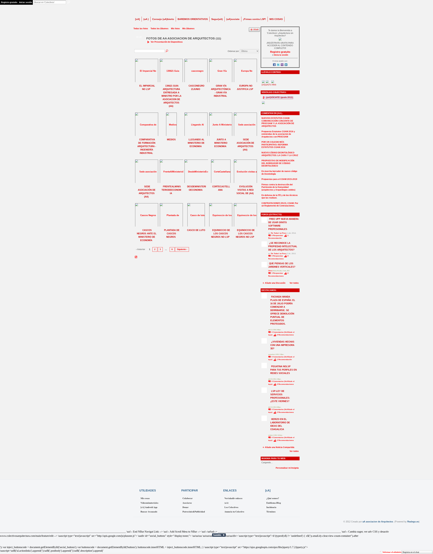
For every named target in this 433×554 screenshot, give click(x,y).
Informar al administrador (394, 552)
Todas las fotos (140, 28)
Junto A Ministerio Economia (220, 143)
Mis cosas (145, 498)
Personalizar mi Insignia (287, 468)
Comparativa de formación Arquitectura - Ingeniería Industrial (146, 146)
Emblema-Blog (273, 502)
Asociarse (187, 502)
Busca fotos (167, 51)
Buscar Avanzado (149, 511)
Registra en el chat (411, 552)
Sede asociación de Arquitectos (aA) (245, 144)
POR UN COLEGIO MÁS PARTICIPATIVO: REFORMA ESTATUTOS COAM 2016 (274, 144)
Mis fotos (175, 28)
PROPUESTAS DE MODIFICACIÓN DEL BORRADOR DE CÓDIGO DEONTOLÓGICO (277, 163)
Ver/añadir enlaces (233, 498)
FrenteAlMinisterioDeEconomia (171, 190)
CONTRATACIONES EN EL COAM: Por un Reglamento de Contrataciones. (279, 204)
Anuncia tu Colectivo (234, 511)
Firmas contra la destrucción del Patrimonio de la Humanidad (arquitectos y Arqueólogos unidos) (278, 187)
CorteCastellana (221, 188)
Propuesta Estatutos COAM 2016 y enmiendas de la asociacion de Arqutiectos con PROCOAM (278, 134)
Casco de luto (196, 230)
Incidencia (271, 507)
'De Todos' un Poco (278, 233)
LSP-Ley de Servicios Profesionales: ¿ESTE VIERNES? (280, 396)
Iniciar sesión (25, 2)
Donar (186, 507)
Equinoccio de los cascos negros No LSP (220, 233)
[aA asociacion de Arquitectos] (138, 46)
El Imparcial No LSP (147, 87)
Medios (171, 139)
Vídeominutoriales (149, 502)
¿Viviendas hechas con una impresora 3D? (282, 345)
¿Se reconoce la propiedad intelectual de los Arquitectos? (282, 246)
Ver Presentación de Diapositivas (167, 42)
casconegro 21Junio (196, 87)
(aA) (226, 502)
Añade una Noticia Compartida (279, 447)
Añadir (256, 29)
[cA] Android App (149, 507)
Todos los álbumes (159, 28)
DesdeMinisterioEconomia (196, 188)
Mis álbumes (188, 28)
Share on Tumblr (219, 535)
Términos (271, 511)
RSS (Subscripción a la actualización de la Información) (136, 257)
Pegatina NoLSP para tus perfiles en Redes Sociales (283, 369)
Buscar (68, 2)
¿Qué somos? (272, 498)
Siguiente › (182, 249)
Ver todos (294, 283)
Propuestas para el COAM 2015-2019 (279, 179)
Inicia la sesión (281, 55)
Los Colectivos (231, 507)
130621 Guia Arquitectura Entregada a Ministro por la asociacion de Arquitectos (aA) (171, 96)
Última (270, 271)
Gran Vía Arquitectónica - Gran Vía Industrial (221, 91)
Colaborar (188, 498)
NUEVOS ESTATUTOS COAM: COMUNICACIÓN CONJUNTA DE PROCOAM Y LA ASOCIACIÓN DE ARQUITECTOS (277, 122)
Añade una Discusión (275, 283)
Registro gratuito (9, 2)
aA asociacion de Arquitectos (377, 521)
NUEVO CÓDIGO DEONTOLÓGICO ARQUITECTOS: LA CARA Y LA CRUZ (279, 154)
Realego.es (413, 521)
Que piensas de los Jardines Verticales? (281, 265)
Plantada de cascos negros (171, 233)
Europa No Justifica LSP (245, 87)
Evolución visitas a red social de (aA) (245, 190)
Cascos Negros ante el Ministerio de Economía (146, 235)
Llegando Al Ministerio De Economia (196, 143)
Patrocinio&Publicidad (194, 511)
